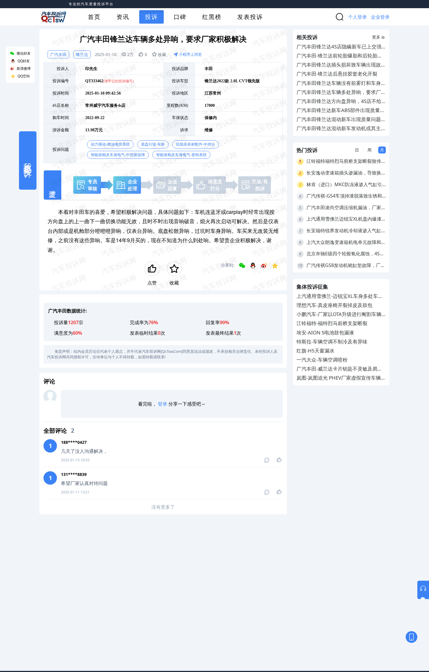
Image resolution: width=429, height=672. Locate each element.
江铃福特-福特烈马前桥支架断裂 (332, 323)
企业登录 (380, 17)
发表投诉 (250, 17)
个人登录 (357, 17)
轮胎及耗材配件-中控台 (195, 144)
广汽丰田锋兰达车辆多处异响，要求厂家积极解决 (341, 92)
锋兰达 (82, 54)
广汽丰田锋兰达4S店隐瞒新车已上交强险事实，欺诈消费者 (339, 46)
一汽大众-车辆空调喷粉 (322, 360)
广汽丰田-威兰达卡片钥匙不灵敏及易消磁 (339, 369)
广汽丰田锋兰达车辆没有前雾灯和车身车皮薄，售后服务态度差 (341, 83)
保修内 (211, 118)
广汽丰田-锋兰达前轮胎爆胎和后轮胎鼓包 (339, 56)
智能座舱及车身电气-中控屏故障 (118, 155)
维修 (209, 130)
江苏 (209, 93)
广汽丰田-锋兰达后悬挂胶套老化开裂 (337, 73)
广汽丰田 (58, 54)
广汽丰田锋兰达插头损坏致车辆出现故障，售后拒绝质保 (339, 65)
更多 (376, 37)
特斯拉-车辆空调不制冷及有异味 (332, 341)
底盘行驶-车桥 (153, 144)
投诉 (151, 17)
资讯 (122, 17)
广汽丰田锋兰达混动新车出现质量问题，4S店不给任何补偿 (341, 119)
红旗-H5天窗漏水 (315, 350)
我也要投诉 (27, 160)
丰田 (209, 69)
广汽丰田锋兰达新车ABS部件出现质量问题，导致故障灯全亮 (341, 110)
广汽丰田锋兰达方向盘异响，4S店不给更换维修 (339, 101)
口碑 (180, 17)
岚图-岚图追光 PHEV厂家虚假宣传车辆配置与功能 (341, 378)
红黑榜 (212, 17)
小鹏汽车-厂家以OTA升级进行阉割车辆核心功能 (339, 314)
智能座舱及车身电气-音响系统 (181, 155)
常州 (217, 93)
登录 (162, 404)
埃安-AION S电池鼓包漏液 (325, 332)
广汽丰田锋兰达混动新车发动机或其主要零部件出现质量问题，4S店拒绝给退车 (341, 128)
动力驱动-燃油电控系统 (110, 144)
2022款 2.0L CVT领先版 (238, 81)
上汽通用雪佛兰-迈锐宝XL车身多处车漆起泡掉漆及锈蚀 (340, 296)
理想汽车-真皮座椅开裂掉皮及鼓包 (334, 305)
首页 (94, 17)
